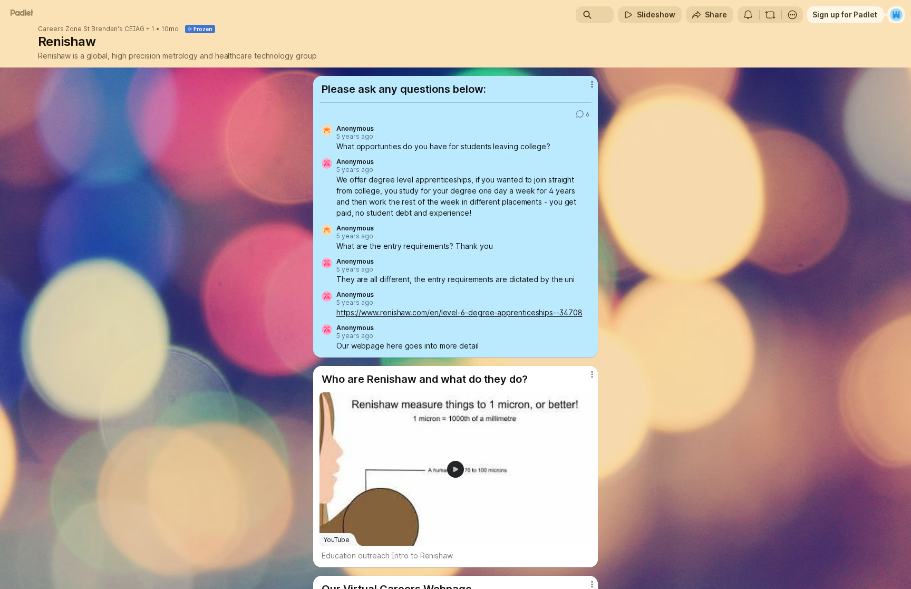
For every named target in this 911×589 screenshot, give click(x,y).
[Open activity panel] (748, 14)
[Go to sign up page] (896, 14)
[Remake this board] (770, 14)
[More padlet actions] (792, 14)
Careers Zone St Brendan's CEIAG (91, 29)
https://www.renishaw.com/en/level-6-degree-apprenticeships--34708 (459, 312)
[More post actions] (592, 84)
